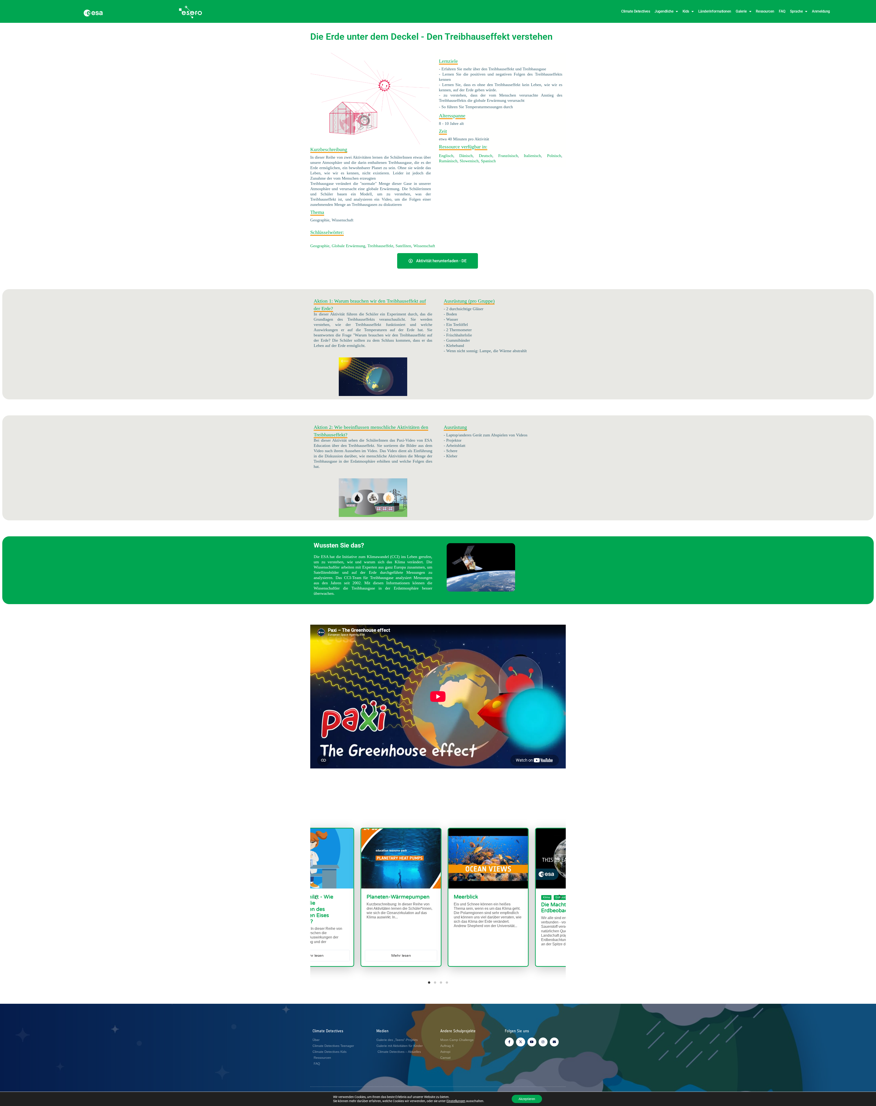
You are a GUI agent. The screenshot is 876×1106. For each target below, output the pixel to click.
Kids (686, 11)
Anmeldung (821, 11)
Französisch (508, 155)
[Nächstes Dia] (560, 897)
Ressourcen (765, 11)
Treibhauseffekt (380, 246)
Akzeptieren (527, 1099)
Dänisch (466, 155)
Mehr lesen (535, 955)
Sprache (796, 11)
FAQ (782, 11)
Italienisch (532, 155)
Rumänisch (448, 161)
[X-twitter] (520, 1042)
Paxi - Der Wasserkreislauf (533, 897)
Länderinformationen (714, 11)
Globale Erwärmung (348, 246)
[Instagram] (543, 1042)
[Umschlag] (554, 1042)
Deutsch (485, 155)
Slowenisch (469, 161)
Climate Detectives (635, 11)
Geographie (319, 246)
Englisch (446, 155)
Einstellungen (455, 1101)
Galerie (741, 11)
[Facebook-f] (509, 1042)
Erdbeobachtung (438, 897)
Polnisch (554, 155)
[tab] (429, 982)
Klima (419, 897)
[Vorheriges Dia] (315, 897)
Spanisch (488, 161)
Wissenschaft (424, 246)
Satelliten (403, 246)
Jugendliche (663, 11)
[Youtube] (531, 1042)
